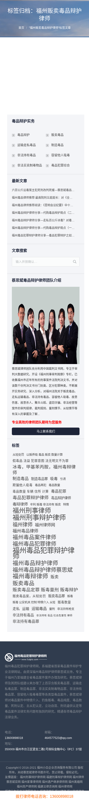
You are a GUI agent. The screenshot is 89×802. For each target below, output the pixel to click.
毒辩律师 (20, 504)
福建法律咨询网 (47, 786)
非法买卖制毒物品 (29, 165)
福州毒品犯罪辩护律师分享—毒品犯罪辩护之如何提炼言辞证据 (43, 235)
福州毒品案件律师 (34, 537)
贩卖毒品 (57, 102)
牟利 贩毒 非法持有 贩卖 (45, 504)
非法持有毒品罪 (26, 621)
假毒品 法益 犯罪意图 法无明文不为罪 (41, 461)
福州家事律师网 (31, 782)
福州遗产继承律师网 (55, 782)
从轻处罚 (18, 454)
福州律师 (23, 524)
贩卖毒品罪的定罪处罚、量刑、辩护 (43, 58)
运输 (25, 609)
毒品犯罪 (58, 491)
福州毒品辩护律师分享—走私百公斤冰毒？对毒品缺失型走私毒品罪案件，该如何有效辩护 (43, 220)
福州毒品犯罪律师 (34, 544)
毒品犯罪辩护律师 (31, 497)
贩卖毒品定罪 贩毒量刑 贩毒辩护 (45, 589)
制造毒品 (57, 145)
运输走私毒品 (26, 145)
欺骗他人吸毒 (23, 485)
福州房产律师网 (27, 786)
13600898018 (14, 738)
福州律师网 (45, 525)
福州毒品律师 (25, 530)
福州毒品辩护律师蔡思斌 (43, 570)
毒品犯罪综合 (60, 165)
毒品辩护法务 (41, 102)
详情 (14, 97)
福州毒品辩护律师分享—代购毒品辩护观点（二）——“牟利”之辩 (43, 212)
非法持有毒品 (26, 155)
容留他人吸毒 (60, 155)
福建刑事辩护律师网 (59, 777)
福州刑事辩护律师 (39, 517)
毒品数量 (54, 485)
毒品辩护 (23, 135)
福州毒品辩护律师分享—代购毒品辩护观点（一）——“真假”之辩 (43, 228)
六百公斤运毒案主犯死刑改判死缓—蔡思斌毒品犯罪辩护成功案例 (43, 190)
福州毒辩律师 (30, 576)
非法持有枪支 (65, 609)
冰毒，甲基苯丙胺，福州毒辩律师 (44, 469)
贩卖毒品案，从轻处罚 (29, 596)
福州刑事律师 (32, 511)
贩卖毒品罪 (56, 596)
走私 (16, 609)
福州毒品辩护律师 (35, 563)
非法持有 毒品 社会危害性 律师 (54, 615)
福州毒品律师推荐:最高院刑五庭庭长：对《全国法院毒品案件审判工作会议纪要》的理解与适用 (43, 197)
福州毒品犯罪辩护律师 (44, 553)
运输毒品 (39, 608)
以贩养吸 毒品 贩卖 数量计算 (44, 454)
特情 (66, 504)
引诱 (63, 479)
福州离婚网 (75, 782)
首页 (21, 28)
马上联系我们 (46, 431)
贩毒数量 (64, 602)
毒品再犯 (40, 485)
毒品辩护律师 (61, 498)
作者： (24, 107)
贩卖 (55, 577)
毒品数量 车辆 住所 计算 (31, 491)
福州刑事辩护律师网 (33, 777)
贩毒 (70, 596)
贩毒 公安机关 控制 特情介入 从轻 (34, 602)
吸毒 (54, 479)
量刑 (52, 609)
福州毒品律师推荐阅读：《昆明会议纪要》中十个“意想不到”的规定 (43, 205)
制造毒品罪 (39, 479)
